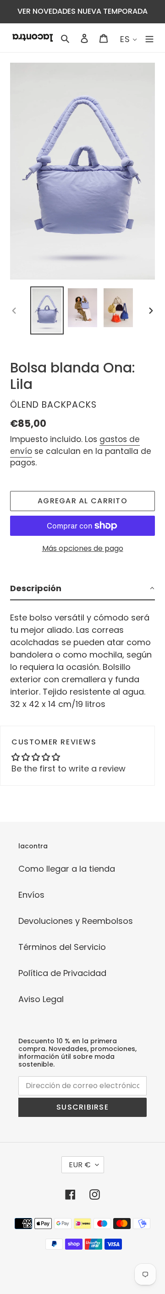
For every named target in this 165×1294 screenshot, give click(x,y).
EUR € (80, 1164)
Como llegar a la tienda (66, 868)
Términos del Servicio (62, 947)
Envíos (31, 894)
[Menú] (149, 38)
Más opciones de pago (82, 548)
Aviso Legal (41, 999)
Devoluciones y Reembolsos (75, 921)
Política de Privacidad (62, 973)
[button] (82, 589)
